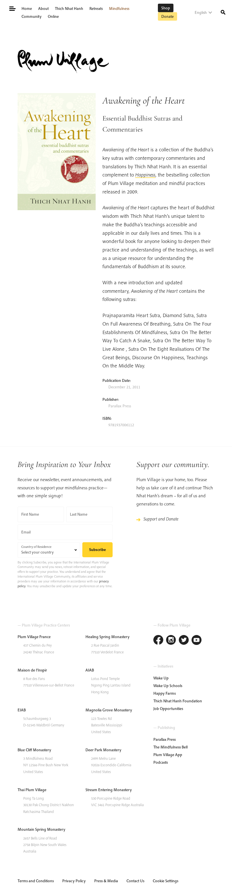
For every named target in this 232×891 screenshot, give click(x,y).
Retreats (96, 8)
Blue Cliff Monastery (34, 749)
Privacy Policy (74, 880)
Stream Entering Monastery (108, 789)
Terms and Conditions (36, 880)
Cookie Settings (165, 880)
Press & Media (106, 880)
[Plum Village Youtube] (196, 640)
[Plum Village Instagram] (171, 640)
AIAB (89, 670)
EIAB (22, 710)
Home (27, 8)
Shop (165, 7)
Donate (167, 16)
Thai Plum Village (32, 789)
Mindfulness (119, 8)
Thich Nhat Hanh (69, 8)
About (43, 8)
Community (32, 16)
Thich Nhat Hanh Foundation (177, 700)
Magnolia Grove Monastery (108, 710)
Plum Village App (167, 754)
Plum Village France (34, 636)
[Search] (223, 12)
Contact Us (135, 880)
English (201, 12)
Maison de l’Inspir (32, 670)
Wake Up (161, 678)
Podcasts (160, 762)
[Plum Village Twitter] (184, 640)
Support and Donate (161, 519)
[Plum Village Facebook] (158, 640)
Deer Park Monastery (103, 749)
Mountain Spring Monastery (41, 829)
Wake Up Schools (167, 685)
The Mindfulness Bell (170, 747)
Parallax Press (164, 739)
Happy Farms (164, 693)
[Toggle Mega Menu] (12, 8)
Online (53, 16)
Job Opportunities (168, 708)
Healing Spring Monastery (107, 636)
